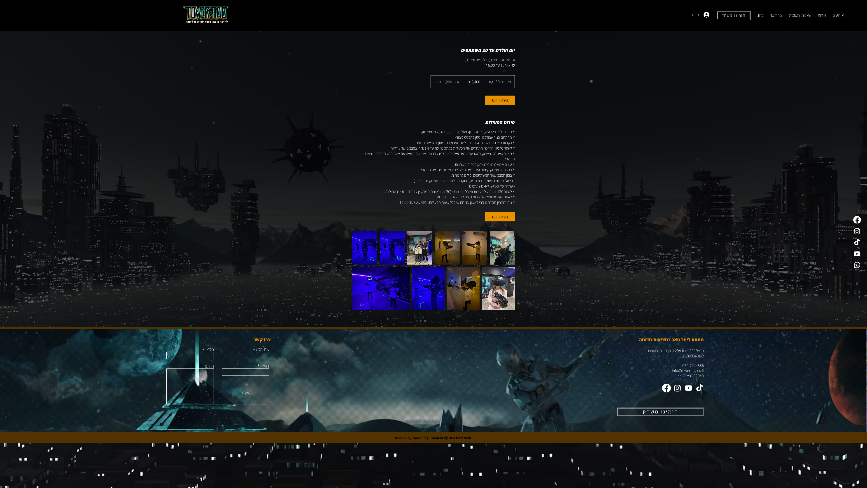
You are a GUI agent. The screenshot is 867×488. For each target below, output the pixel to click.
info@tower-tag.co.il (688, 370)
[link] (500, 100)
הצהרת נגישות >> (691, 375)
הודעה (209, 366)
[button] (838, 15)
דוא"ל (265, 366)
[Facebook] (857, 220)
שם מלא (262, 349)
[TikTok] (857, 242)
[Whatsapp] (857, 265)
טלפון (209, 349)
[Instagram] (857, 231)
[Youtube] (857, 254)
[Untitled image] (364, 248)
